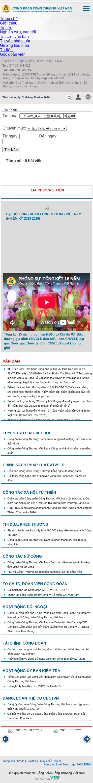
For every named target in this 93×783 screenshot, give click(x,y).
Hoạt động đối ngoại (25, 607)
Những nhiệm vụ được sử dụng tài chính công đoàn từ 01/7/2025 (46, 658)
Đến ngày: (48, 136)
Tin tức (6, 28)
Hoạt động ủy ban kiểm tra (31, 671)
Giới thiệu (8, 23)
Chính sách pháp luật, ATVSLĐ (33, 465)
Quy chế (45, 760)
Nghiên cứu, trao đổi (18, 32)
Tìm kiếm (11, 150)
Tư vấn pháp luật (15, 41)
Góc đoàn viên (13, 54)
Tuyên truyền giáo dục (27, 433)
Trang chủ (9, 19)
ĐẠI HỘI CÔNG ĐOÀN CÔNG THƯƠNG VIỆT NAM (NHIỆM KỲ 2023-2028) (43, 216)
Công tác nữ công (22, 556)
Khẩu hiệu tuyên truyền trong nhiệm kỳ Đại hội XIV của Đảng (43, 417)
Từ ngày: (10, 136)
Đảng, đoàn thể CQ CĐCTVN (31, 698)
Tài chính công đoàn (24, 643)
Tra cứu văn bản (14, 36)
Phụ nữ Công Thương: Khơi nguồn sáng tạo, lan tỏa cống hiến (44, 571)
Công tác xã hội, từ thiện (29, 492)
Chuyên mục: (14, 128)
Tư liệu (6, 50)
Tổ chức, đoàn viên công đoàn (35, 584)
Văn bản (11, 361)
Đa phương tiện (47, 190)
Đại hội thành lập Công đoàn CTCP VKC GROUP (36, 589)
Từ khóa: (10, 116)
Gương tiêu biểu (14, 45)
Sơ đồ (20, 760)
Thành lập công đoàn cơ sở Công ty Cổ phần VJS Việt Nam (43, 594)
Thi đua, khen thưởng (25, 524)
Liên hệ (57, 760)
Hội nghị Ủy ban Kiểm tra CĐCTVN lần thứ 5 (34, 686)
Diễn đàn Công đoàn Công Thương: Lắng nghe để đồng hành (44, 471)
